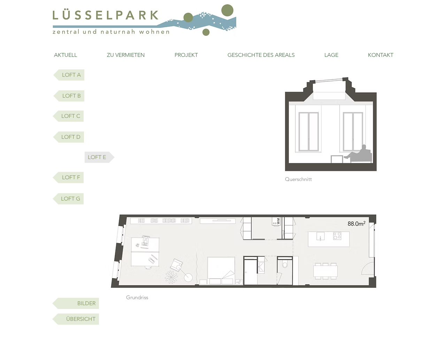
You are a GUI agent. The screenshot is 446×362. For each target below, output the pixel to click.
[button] (100, 157)
